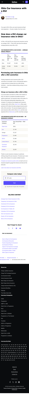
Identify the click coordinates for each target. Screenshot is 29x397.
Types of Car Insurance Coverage (10, 246)
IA (11, 346)
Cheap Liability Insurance (7, 270)
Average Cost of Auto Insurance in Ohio (10, 199)
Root (2, 308)
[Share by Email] (20, 228)
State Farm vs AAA (5, 333)
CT (21, 344)
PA (8, 350)
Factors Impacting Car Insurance (10, 243)
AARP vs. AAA (4, 303)
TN (15, 350)
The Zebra (2, 257)
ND (25, 348)
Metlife (2, 328)
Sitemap (3, 290)
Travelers (3, 321)
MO (6, 348)
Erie (19, 110)
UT (19, 350)
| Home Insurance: (11, 352)
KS (13, 346)
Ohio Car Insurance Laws (7, 213)
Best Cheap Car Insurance (7, 280)
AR (15, 344)
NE (11, 348)
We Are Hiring (14, 372)
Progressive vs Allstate (6, 335)
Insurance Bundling (5, 288)
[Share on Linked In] (16, 228)
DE (25, 344)
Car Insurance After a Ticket (8, 250)
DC (23, 344)
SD (13, 350)
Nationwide (12, 112)
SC (11, 350)
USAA (2, 298)
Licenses (20, 388)
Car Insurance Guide (6, 275)
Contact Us (14, 374)
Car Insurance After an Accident (9, 248)
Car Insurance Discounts (8, 241)
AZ (13, 344)
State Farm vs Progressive (7, 306)
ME (19, 346)
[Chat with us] (26, 2)
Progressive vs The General (7, 316)
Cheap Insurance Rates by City (8, 285)
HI (5, 346)
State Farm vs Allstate (6, 313)
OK (4, 350)
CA (17, 344)
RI (9, 350)
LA (17, 346)
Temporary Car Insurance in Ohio (9, 201)
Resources (3, 267)
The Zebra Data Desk (6, 293)
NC (23, 348)
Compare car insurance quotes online (10, 161)
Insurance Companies (6, 295)
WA (25, 350)
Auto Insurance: (4, 344)
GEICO (3, 138)
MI (26, 346)
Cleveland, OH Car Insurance (8, 206)
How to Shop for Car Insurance (9, 239)
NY (21, 348)
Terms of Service (7, 388)
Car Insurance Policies (7, 244)
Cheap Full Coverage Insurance (8, 273)
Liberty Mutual (5, 141)
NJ (17, 348)
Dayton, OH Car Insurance (7, 216)
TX (17, 350)
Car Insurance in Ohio (4, 259)
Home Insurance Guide (6, 278)
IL (8, 346)
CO (19, 344)
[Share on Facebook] (12, 228)
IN (10, 346)
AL (9, 344)
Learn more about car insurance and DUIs (11, 167)
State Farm (17, 104)
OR (6, 350)
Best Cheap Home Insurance (8, 283)
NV (13, 348)
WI (4, 352)
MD (22, 346)
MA (24, 346)
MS (4, 348)
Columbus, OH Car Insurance (8, 211)
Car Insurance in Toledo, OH (7, 208)
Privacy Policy (14, 388)
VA (23, 350)
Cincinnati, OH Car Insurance (8, 204)
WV (2, 352)
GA (3, 346)
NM (19, 348)
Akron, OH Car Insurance (7, 218)
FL (1, 346)
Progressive (4, 135)
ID (7, 346)
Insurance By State (6, 341)
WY (6, 352)
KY (15, 346)
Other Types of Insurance (8, 252)
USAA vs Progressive (6, 326)
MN (2, 348)
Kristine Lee (10, 16)
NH (15, 348)
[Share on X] (9, 228)
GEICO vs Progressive (6, 323)
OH (2, 350)
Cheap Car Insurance (11, 257)
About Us (14, 367)
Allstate (3, 149)
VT (21, 350)
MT (9, 348)
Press (14, 369)
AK (11, 344)
